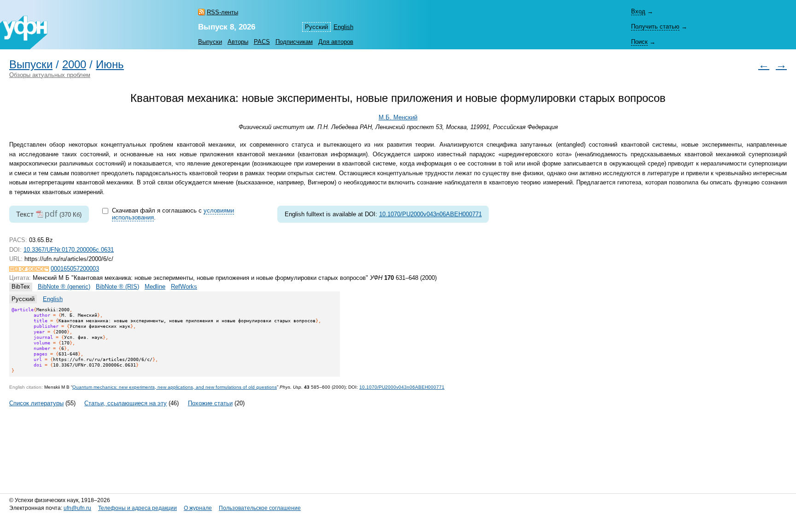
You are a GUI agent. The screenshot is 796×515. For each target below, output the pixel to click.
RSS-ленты (222, 12)
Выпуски (210, 41)
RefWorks (184, 286)
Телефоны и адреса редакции (137, 508)
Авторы (238, 41)
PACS (262, 41)
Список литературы (36, 403)
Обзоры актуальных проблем (49, 74)
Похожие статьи (210, 403)
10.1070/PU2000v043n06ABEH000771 (430, 214)
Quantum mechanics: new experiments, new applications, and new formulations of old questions (174, 387)
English (343, 27)
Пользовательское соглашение (260, 508)
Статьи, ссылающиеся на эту (125, 403)
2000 (74, 65)
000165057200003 (75, 268)
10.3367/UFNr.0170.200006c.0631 (68, 249)
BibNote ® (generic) (64, 286)
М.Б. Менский (398, 117)
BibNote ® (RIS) (117, 286)
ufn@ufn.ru (77, 508)
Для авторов (335, 41)
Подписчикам (294, 41)
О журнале (198, 508)
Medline (155, 286)
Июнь (110, 65)
